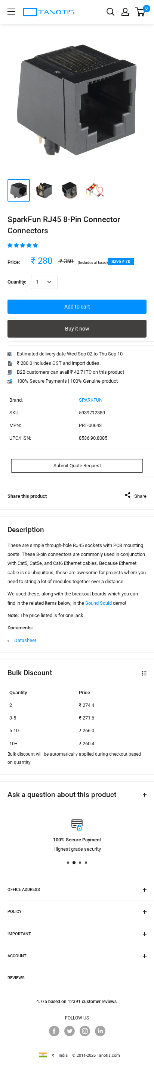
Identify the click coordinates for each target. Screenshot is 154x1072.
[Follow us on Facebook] (54, 1031)
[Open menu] (11, 12)
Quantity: (17, 282)
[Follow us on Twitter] (69, 1031)
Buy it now (77, 329)
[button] (23, 245)
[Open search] (111, 12)
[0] (140, 11)
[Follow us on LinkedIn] (100, 1031)
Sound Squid (98, 603)
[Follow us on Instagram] (85, 1031)
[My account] (125, 12)
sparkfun (90, 400)
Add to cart (77, 307)
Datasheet (25, 640)
